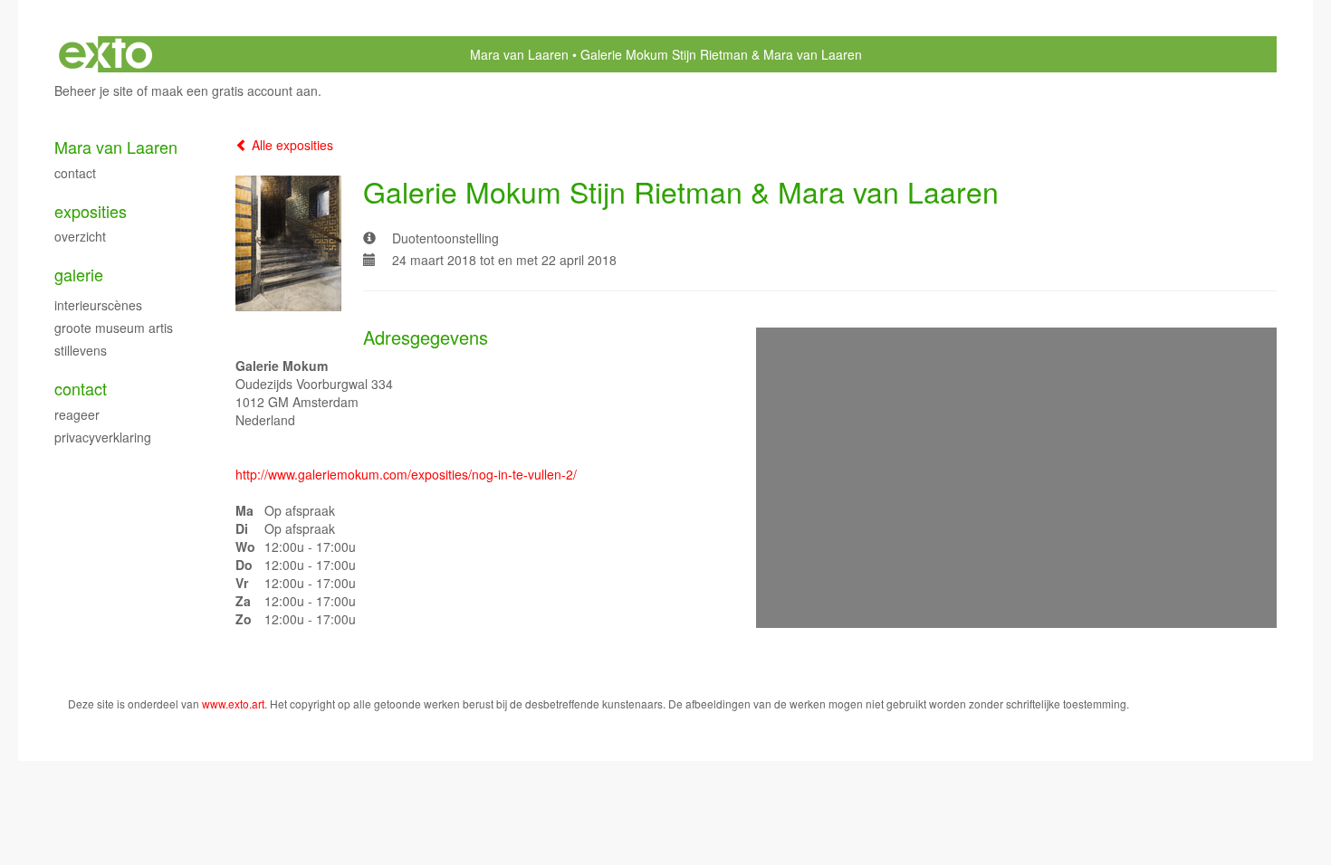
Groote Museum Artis (113, 327)
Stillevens (80, 350)
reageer (77, 414)
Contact (75, 173)
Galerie (78, 274)
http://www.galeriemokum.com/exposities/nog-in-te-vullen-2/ (406, 474)
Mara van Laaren (519, 54)
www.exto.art (233, 703)
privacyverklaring (102, 437)
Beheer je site (93, 90)
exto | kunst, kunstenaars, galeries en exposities (105, 54)
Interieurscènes (98, 305)
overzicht (80, 236)
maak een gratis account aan (234, 90)
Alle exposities (290, 145)
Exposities (90, 211)
